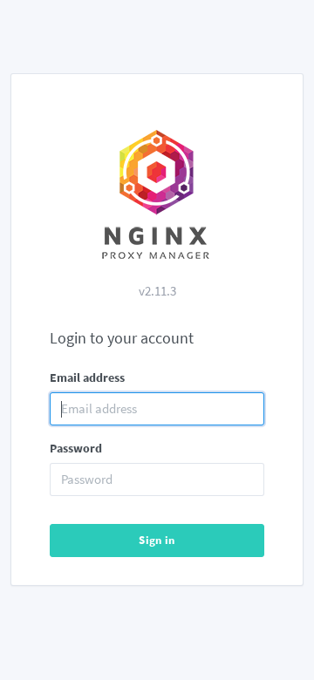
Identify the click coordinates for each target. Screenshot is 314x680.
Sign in (157, 540)
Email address (87, 377)
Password (76, 448)
